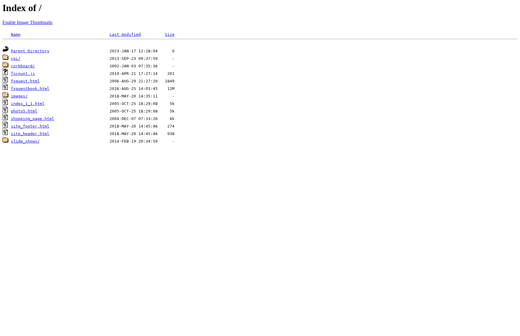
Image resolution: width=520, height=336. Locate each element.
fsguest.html (25, 81)
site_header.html (30, 133)
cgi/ (15, 58)
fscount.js (23, 73)
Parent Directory (30, 51)
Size (170, 34)
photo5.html (24, 111)
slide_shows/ (25, 141)
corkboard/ (23, 66)
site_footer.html (30, 126)
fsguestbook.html (30, 88)
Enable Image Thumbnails (27, 22)
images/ (19, 96)
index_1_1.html (28, 103)
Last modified (125, 34)
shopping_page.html (32, 118)
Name (15, 34)
